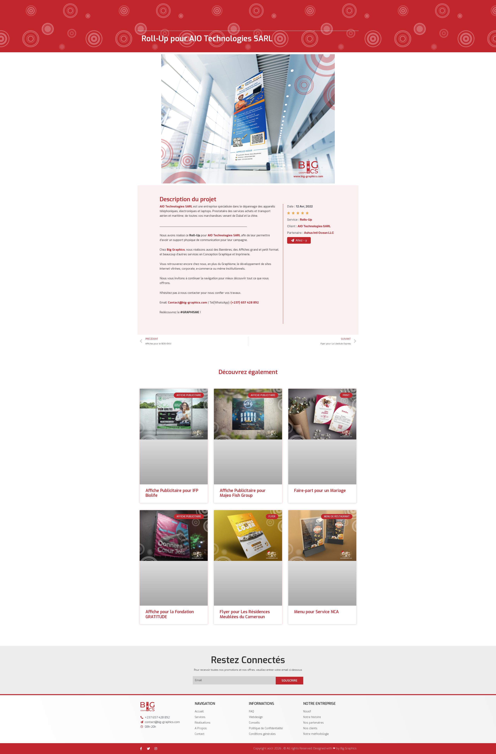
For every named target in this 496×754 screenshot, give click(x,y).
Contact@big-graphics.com (187, 302)
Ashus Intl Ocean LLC (319, 233)
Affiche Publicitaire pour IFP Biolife (172, 493)
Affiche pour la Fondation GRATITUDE (170, 614)
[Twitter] (148, 748)
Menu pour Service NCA (316, 612)
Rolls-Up (306, 219)
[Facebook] (141, 748)
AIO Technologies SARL (176, 206)
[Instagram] (155, 748)
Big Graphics (176, 250)
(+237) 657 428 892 (245, 302)
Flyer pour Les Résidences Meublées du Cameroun (245, 614)
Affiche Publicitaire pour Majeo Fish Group (243, 493)
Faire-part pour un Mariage (320, 490)
